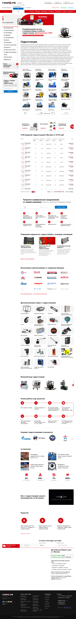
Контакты (70, 11)
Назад (48, 191)
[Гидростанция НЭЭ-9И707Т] (47, 180)
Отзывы (64, 11)
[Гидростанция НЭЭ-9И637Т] (47, 176)
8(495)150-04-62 (58, 3)
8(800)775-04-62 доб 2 (69, 3)
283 (61, 191)
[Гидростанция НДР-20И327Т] (47, 158)
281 (57, 191)
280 (55, 191)
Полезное (51, 11)
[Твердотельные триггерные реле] (29, 246)
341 (66, 191)
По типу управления (9, 37)
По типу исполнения (9, 30)
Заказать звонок (55, 7)
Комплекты (6, 40)
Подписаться (10, 91)
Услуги (5, 54)
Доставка (37, 11)
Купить (71, 144)
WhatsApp (64, 7)
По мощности (7, 47)
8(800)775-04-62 (63, 600)
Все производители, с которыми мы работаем (34, 294)
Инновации (44, 11)
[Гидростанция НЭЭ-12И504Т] (47, 171)
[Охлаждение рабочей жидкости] (65, 246)
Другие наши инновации (27, 259)
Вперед (71, 191)
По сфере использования (10, 52)
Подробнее (25, 128)
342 (68, 191)
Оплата (32, 11)
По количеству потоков (9, 49)
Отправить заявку (61, 207)
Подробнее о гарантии (25, 533)
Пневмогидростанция (25, 607)
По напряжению (8, 42)
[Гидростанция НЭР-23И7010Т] (47, 144)
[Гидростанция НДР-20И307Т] (47, 149)
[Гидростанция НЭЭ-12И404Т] (47, 167)
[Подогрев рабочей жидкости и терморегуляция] (47, 246)
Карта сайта (47, 606)
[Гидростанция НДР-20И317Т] (47, 153)
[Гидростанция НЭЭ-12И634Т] (47, 185)
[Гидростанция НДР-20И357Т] (47, 162)
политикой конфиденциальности (52, 617)
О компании (58, 11)
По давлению (7, 35)
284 (63, 191)
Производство (7, 59)
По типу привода (8, 32)
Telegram (71, 7)
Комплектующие (8, 57)
